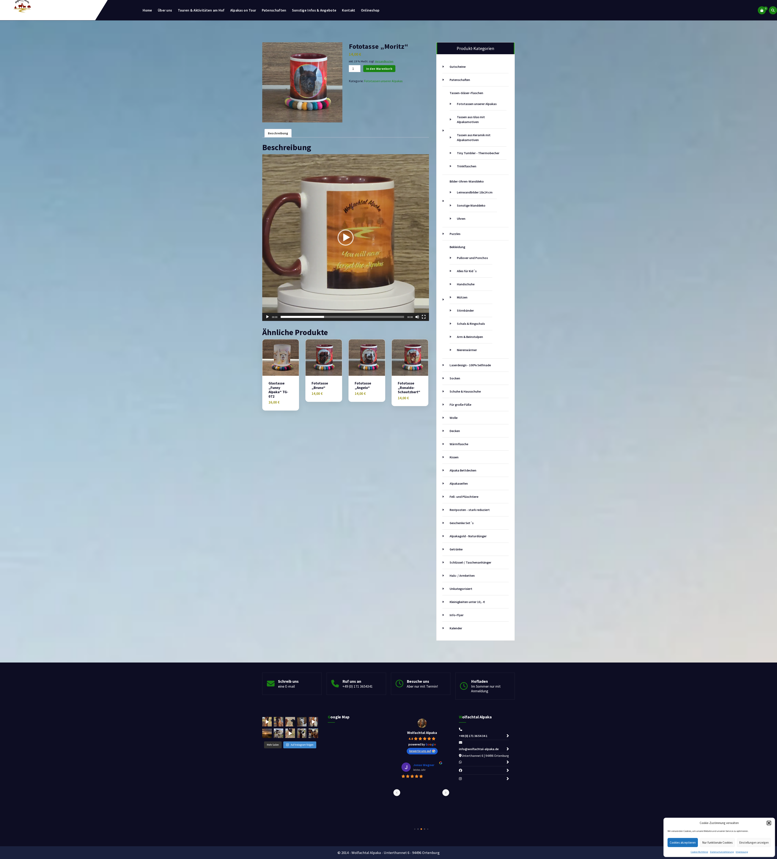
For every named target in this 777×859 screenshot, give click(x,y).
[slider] (342, 317)
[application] (345, 237)
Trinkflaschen (466, 166)
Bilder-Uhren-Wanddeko (467, 181)
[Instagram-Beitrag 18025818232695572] (313, 721)
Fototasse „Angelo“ (363, 385)
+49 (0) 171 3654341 (357, 686)
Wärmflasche (459, 444)
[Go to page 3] (421, 829)
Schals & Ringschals (471, 324)
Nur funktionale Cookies (717, 842)
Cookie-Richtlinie (699, 851)
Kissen (454, 457)
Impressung (742, 851)
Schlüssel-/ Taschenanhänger (470, 562)
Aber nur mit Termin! (422, 686)
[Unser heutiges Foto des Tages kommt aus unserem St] (302, 721)
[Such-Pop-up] (773, 10)
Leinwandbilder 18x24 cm (475, 192)
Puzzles (455, 234)
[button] (769, 823)
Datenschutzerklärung (722, 851)
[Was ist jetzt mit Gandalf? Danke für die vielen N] (278, 733)
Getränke (456, 549)
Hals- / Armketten (462, 575)
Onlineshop (370, 10)
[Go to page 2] (418, 829)
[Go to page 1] (414, 828)
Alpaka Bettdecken (463, 470)
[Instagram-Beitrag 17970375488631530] (290, 733)
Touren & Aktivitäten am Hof (201, 10)
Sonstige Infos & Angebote (314, 10)
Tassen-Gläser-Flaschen (466, 93)
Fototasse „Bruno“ (320, 385)
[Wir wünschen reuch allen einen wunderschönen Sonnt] (278, 721)
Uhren (461, 219)
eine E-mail (286, 686)
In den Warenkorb (379, 69)
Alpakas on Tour (243, 10)
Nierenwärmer (467, 350)
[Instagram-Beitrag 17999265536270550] (267, 721)
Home (147, 10)
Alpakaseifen (459, 483)
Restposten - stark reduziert (470, 510)
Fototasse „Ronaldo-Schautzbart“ (409, 387)
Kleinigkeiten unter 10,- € (467, 602)
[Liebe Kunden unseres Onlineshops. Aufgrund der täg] (290, 721)
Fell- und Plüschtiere (464, 497)
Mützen (462, 297)
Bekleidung (457, 247)
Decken (455, 431)
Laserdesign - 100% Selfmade (470, 365)
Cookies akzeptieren (683, 842)
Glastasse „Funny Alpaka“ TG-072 (278, 389)
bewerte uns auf (420, 751)
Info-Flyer (457, 615)
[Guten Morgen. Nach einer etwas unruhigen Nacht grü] (267, 733)
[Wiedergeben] (267, 317)
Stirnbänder (465, 310)
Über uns (165, 10)
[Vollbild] (424, 317)
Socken (455, 378)
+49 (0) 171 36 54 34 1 (473, 736)
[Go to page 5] (427, 828)
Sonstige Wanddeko (471, 205)
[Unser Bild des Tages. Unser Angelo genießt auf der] (313, 733)
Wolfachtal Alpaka (422, 732)
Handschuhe (465, 284)
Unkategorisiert (461, 589)
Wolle (453, 418)
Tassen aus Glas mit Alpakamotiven (471, 119)
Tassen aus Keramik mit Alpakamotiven (473, 137)
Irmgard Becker (424, 765)
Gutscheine (458, 67)
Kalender (456, 628)
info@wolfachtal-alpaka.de (479, 749)
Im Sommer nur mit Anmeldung (486, 688)
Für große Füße (460, 404)
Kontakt (348, 10)
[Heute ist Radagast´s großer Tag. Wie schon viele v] (302, 733)
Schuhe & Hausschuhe (465, 391)
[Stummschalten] (417, 317)
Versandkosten (384, 61)
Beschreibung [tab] (278, 133)
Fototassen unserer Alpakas (383, 81)
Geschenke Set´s (461, 523)
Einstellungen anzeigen (754, 842)
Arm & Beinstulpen (470, 337)
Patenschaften (274, 10)
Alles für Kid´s (467, 271)
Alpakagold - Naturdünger (468, 536)
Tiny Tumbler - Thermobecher (478, 153)
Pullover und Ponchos (472, 258)
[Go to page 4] (424, 829)
